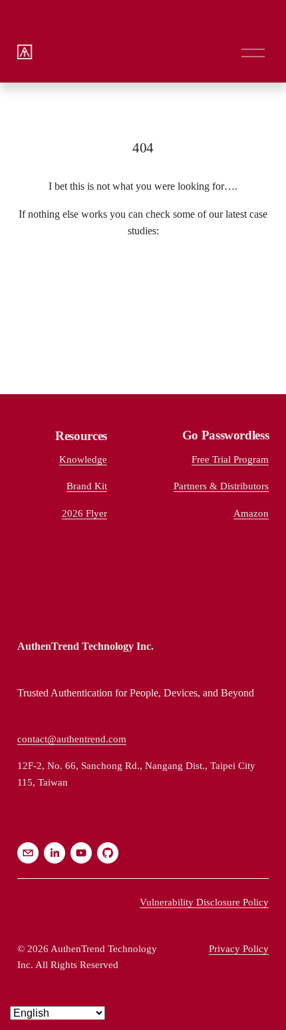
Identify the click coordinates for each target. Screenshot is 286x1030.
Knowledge (83, 459)
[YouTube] (81, 853)
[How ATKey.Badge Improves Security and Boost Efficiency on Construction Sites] (60, 278)
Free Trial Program (230, 459)
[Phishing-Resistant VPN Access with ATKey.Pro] (144, 273)
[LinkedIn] (54, 853)
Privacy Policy (239, 948)
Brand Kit (87, 485)
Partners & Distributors (221, 485)
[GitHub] (107, 853)
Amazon (251, 513)
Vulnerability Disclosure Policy (204, 901)
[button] (27, 305)
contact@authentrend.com (71, 738)
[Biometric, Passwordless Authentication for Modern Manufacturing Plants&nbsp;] (229, 289)
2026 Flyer (84, 513)
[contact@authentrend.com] (28, 853)
